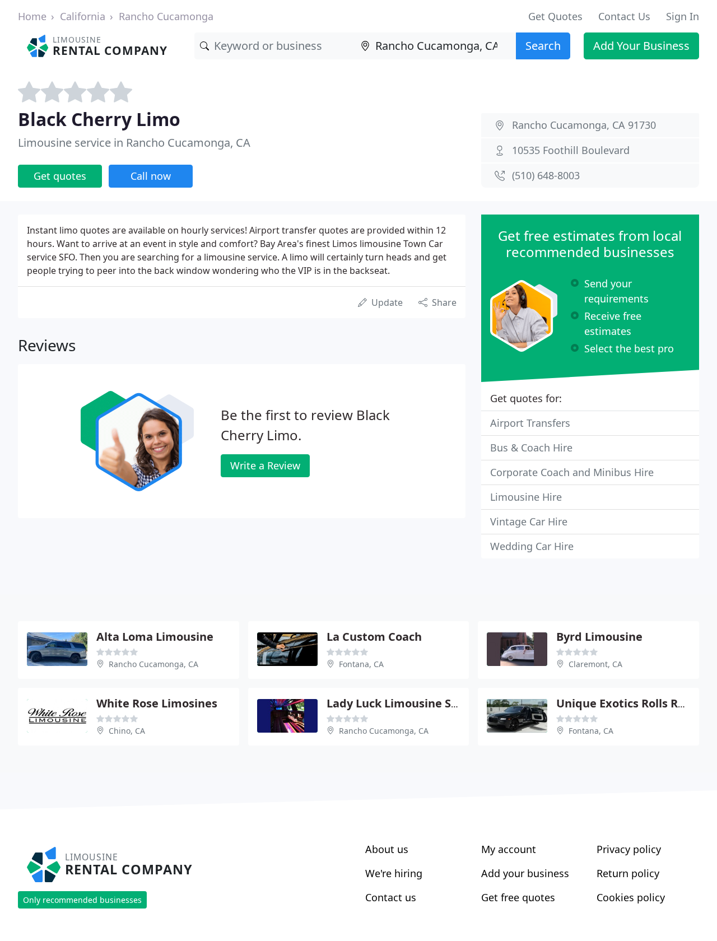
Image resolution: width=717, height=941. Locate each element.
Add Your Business (641, 45)
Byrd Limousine (599, 636)
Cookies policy (631, 897)
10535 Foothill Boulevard (571, 150)
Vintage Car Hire (528, 521)
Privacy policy (629, 849)
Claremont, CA (595, 664)
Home (32, 16)
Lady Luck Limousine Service (406, 703)
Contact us (390, 897)
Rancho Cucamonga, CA (153, 664)
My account (508, 849)
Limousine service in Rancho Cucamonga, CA (134, 142)
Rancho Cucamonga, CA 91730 (584, 125)
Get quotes (60, 176)
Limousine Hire (526, 497)
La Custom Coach (374, 636)
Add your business (525, 873)
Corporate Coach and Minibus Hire (572, 472)
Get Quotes (555, 16)
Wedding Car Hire (532, 546)
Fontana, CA (361, 664)
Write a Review (265, 465)
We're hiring (393, 873)
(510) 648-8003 (546, 175)
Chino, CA (127, 730)
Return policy (628, 873)
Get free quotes (518, 897)
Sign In (682, 16)
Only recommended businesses (82, 900)
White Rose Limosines (156, 703)
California (82, 16)
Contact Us (624, 16)
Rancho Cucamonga (166, 16)
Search (543, 45)
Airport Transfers (530, 423)
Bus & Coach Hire (531, 447)
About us (386, 849)
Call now (151, 176)
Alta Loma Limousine (154, 636)
